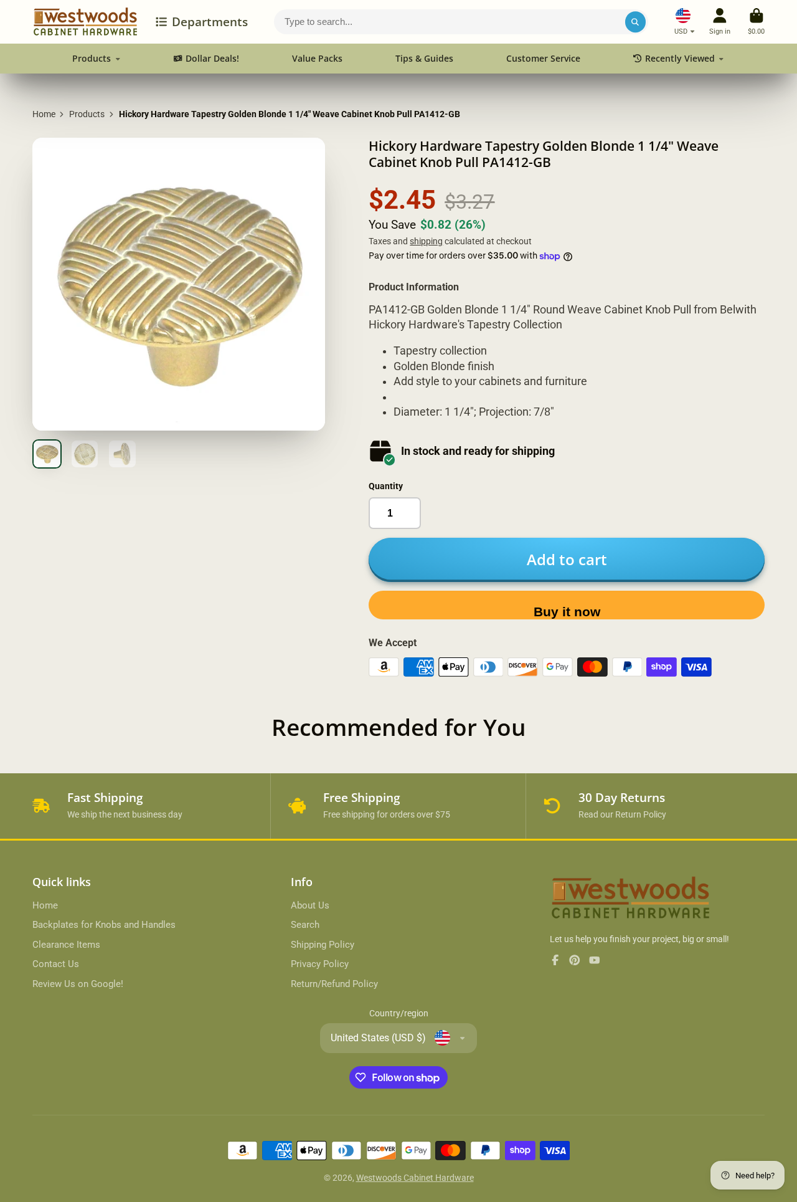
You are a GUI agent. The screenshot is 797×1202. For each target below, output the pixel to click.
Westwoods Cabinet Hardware (415, 1178)
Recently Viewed (680, 58)
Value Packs (317, 58)
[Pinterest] (574, 960)
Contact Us (55, 964)
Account (719, 21)
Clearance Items (66, 944)
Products (91, 58)
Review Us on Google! (77, 984)
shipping (426, 241)
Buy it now (567, 611)
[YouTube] (594, 960)
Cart (756, 21)
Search (305, 924)
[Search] (635, 21)
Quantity (386, 486)
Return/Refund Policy (334, 984)
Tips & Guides (424, 58)
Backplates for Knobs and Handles (104, 924)
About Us (310, 905)
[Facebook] (555, 960)
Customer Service (543, 58)
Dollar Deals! (212, 58)
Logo (85, 22)
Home (43, 114)
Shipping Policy (322, 944)
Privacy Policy (320, 964)
